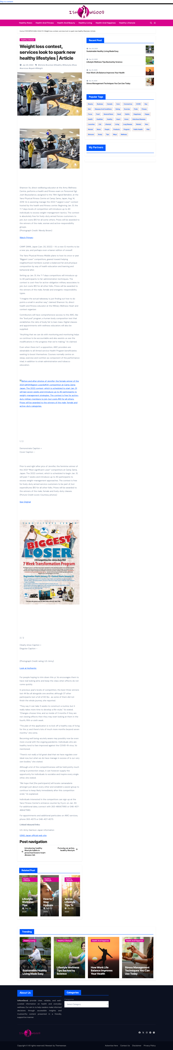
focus (90, 114)
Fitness (144, 109)
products (116, 129)
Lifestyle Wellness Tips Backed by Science (28, 905)
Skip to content (6, 1)
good (119, 114)
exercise (127, 109)
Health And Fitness (45, 23)
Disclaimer (136, 1045)
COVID (138, 104)
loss (75, 65)
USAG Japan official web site (33, 835)
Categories (69, 999)
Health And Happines (106, 23)
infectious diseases (139, 119)
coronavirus (128, 104)
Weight (40, 68)
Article (42, 65)
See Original (25, 502)
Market (138, 124)
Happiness (137, 114)
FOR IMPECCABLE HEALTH (34, 31)
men (146, 124)
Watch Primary (26, 237)
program (126, 129)
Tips (107, 134)
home (126, 119)
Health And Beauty (66, 23)
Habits (127, 114)
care (118, 104)
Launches (91, 124)
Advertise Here (111, 1045)
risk (148, 129)
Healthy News (25, 23)
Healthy (58, 65)
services (24, 68)
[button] (155, 23)
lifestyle (108, 124)
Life (100, 124)
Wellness (124, 134)
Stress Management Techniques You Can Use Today (108, 83)
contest (50, 65)
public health (138, 129)
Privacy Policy (150, 1045)
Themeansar (60, 1045)
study (100, 134)
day (146, 104)
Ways (115, 134)
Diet (89, 109)
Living (117, 124)
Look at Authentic (28, 668)
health (90, 119)
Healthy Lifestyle (127, 23)
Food (98, 114)
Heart (118, 119)
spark (32, 68)
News (99, 129)
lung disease (127, 124)
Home (22, 31)
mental (90, 129)
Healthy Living (85, 23)
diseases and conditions (103, 109)
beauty (90, 104)
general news (108, 114)
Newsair (48, 1045)
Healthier (100, 119)
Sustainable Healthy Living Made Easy (102, 51)
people (107, 129)
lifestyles (68, 65)
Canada (109, 104)
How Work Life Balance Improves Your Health (105, 72)
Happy (147, 114)
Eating (118, 109)
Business (100, 104)
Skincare (91, 134)
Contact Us (125, 1045)
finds (136, 109)
